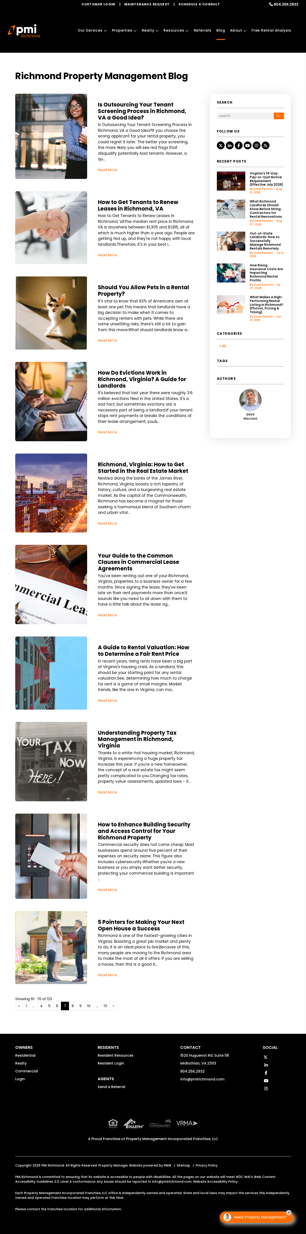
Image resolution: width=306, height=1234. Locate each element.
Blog (220, 30)
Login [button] (20, 1079)
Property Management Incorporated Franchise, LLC (172, 1138)
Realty (148, 30)
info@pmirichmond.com (202, 1079)
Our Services (90, 30)
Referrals (202, 30)
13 (105, 1005)
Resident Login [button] (111, 1063)
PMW (167, 1165)
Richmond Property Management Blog (101, 76)
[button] (221, 145)
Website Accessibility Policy (215, 1181)
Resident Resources (116, 1055)
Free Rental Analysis (271, 30)
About (236, 30)
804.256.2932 (286, 4)
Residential (25, 1055)
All (224, 346)
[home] (24, 31)
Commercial (26, 1071)
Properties (122, 30)
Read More (107, 169)
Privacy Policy (207, 1165)
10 (89, 1005)
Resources (174, 30)
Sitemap (183, 1165)
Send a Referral (111, 1086)
